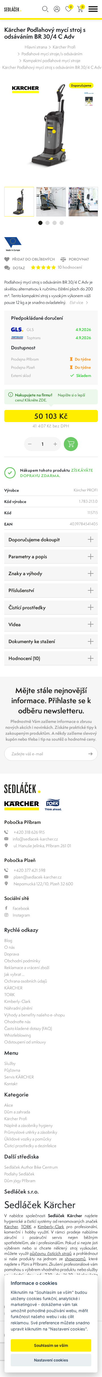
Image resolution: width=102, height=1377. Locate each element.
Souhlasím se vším (51, 1345)
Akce (8, 1105)
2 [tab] (47, 223)
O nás (9, 947)
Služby (10, 1063)
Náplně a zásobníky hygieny (28, 1125)
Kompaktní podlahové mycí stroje (51, 60)
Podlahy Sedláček (19, 1174)
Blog (8, 940)
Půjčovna (12, 1070)
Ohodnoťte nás (17, 1021)
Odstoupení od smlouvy (25, 1042)
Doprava (11, 954)
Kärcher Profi (64, 47)
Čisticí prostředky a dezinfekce (30, 1145)
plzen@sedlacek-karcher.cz (37, 877)
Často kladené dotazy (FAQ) (28, 1028)
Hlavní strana (36, 47)
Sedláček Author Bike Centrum (31, 1167)
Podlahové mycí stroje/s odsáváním (52, 53)
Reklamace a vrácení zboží (26, 967)
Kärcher (11, 1226)
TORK (9, 994)
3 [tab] (54, 223)
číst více (76, 302)
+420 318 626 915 (29, 832)
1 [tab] (40, 223)
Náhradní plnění (18, 1008)
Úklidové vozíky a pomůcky (27, 1139)
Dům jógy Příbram (19, 1180)
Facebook (21, 908)
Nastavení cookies (51, 1360)
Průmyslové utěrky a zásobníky (30, 1132)
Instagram (21, 915)
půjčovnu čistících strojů (51, 1253)
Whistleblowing (17, 1035)
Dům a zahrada (17, 1112)
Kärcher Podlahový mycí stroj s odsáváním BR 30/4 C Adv (51, 67)
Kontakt (10, 1083)
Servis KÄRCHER (19, 1077)
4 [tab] (62, 223)
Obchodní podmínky (22, 960)
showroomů (75, 1258)
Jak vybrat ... (14, 974)
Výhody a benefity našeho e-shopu (34, 1015)
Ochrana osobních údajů (25, 981)
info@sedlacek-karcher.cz (35, 839)
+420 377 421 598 (29, 870)
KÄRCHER (13, 987)
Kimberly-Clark (17, 1001)
